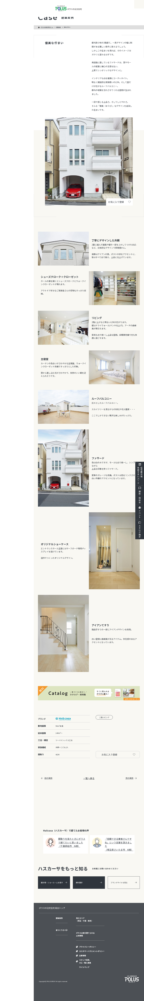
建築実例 (58, 27)
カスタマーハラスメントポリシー (91, 951)
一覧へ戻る (88, 778)
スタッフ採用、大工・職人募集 (85, 961)
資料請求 (79, 882)
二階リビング (104, 717)
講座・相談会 (139, 496)
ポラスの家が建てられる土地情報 (85, 934)
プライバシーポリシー (87, 947)
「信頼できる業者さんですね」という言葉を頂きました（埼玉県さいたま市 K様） (119, 844)
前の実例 (48, 778)
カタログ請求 (139, 531)
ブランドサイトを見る (119, 882)
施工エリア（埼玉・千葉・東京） (84, 919)
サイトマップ (84, 967)
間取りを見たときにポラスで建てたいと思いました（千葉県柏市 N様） (71, 842)
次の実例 (129, 778)
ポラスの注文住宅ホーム (47, 27)
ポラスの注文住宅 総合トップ (52, 908)
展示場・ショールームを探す (52, 882)
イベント (139, 514)
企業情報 (82, 955)
